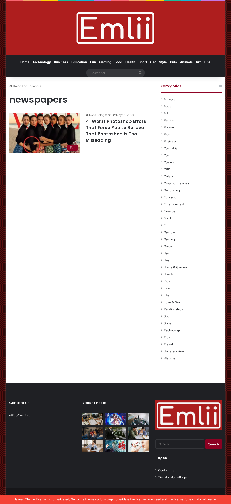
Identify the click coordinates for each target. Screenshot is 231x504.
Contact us (166, 470)
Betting (169, 120)
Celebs (169, 176)
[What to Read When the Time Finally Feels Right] (92, 432)
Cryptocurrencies (176, 183)
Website (169, 358)
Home (24, 62)
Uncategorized (174, 351)
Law (167, 288)
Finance (169, 211)
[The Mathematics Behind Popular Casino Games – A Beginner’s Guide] (115, 446)
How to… (170, 274)
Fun (93, 62)
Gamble (169, 232)
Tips (207, 62)
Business (61, 62)
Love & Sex (172, 302)
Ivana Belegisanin (100, 115)
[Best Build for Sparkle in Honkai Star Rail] (115, 419)
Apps (167, 106)
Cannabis (170, 148)
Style (163, 62)
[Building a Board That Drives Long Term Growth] (138, 419)
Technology (41, 62)
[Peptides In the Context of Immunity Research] (138, 446)
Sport (143, 62)
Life (166, 295)
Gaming (105, 62)
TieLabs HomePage (172, 477)
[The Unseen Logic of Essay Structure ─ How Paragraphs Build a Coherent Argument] (138, 432)
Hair (167, 253)
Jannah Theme (24, 499)
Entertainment (174, 204)
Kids (173, 62)
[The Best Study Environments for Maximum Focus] (92, 446)
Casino (169, 162)
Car (153, 62)
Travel (168, 344)
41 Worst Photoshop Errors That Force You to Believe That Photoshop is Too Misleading (116, 130)
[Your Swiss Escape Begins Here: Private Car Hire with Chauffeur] (115, 432)
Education (79, 62)
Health (130, 62)
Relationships (173, 309)
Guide (168, 246)
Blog (167, 134)
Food (118, 62)
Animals (186, 62)
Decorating (172, 190)
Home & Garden (175, 267)
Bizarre (169, 127)
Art (198, 62)
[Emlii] (115, 28)
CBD (167, 169)
